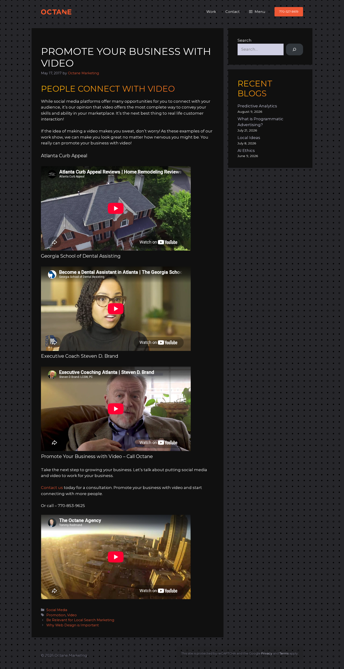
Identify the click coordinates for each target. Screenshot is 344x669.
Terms (284, 653)
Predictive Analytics (257, 106)
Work (211, 11)
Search (245, 40)
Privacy (266, 653)
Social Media (56, 610)
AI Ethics (246, 150)
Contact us (52, 487)
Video (72, 615)
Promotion (56, 615)
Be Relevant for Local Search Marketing (80, 620)
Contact (232, 11)
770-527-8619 (288, 11)
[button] (257, 12)
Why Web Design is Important (72, 625)
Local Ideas (249, 137)
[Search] (294, 50)
